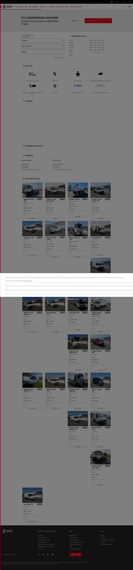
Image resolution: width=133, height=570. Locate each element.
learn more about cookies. (26, 280)
